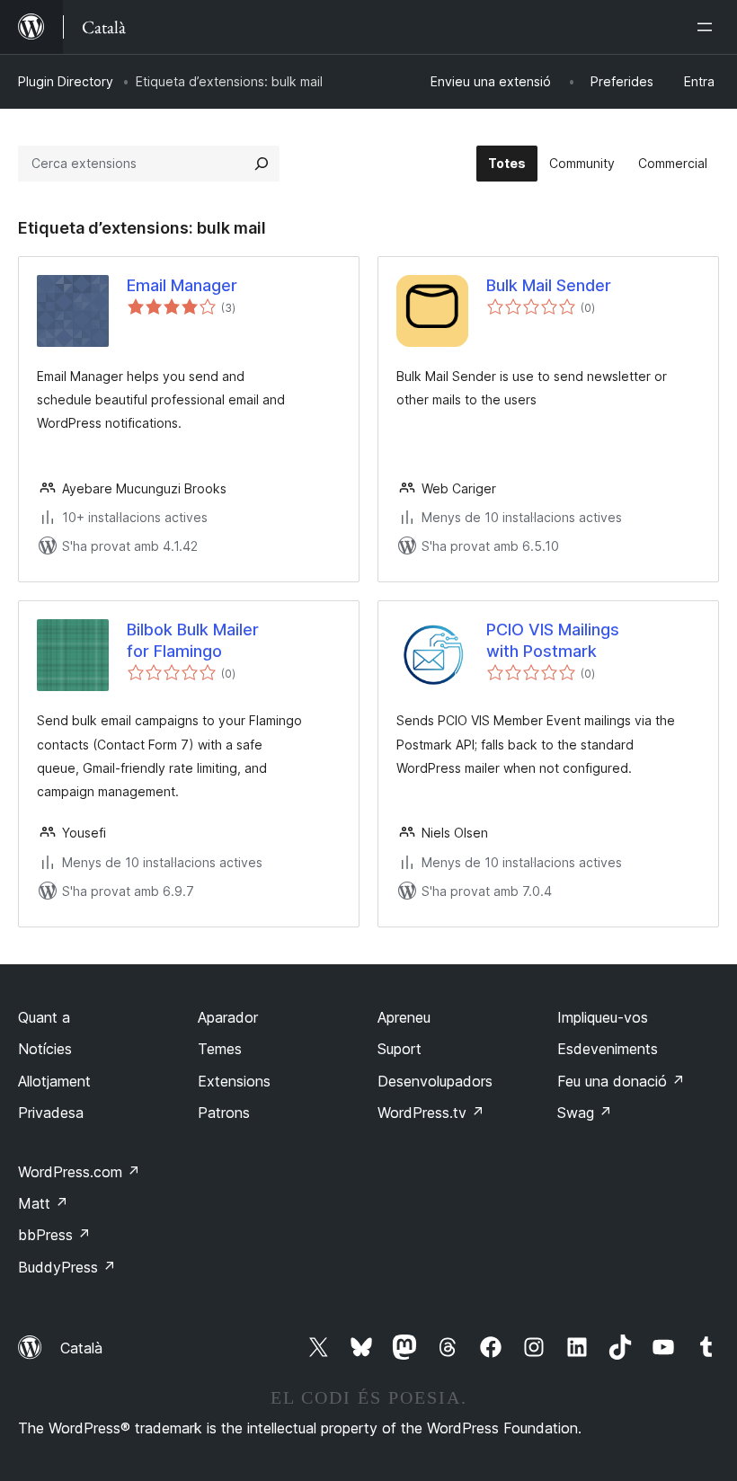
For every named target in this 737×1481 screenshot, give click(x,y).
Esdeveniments (607, 1049)
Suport (399, 1049)
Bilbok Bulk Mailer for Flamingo (193, 640)
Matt (43, 1203)
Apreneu (404, 1017)
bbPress (54, 1235)
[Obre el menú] (708, 27)
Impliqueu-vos (602, 1017)
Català (81, 1348)
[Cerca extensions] (262, 164)
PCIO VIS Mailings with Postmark (552, 640)
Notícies (45, 1049)
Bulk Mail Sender (548, 285)
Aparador (228, 1017)
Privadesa (51, 1113)
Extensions (234, 1081)
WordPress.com (79, 1172)
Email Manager (182, 285)
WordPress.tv (430, 1113)
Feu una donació (621, 1081)
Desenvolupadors (435, 1081)
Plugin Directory (65, 81)
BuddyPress (67, 1267)
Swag (584, 1113)
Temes (220, 1049)
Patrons (224, 1113)
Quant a (44, 1017)
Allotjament (54, 1081)
